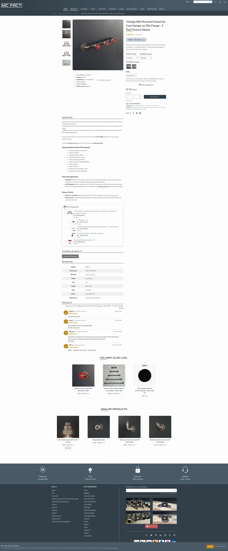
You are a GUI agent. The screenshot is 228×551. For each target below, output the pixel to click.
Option (131, 54)
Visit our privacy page (112, 548)
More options (221, 546)
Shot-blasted (96, 297)
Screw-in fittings (89, 498)
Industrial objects (89, 496)
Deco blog (55, 496)
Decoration (89, 278)
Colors (86, 521)
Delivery (54, 513)
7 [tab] (122, 461)
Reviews (54, 510)
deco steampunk (154, 107)
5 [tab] (117, 461)
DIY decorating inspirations (60, 501)
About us (55, 507)
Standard (88, 297)
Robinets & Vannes (90, 510)
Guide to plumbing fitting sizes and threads (65, 498)
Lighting (102, 9)
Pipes (93, 9)
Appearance (132, 62)
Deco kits (135, 105)
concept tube (145, 107)
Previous (66, 20)
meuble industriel (131, 109)
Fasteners (87, 530)
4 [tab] (114, 461)
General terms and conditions (61, 521)
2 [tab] (109, 461)
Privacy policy (56, 518)
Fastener (146, 54)
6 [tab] (119, 461)
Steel (87, 274)
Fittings (84, 9)
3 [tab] (111, 461)
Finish (128, 72)
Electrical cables (89, 513)
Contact (54, 504)
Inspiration (151, 9)
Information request (104, 80)
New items (141, 105)
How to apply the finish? (110, 195)
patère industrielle (141, 109)
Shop (66, 9)
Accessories (132, 9)
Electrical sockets (89, 516)
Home (54, 13)
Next (66, 65)
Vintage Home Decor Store (64, 13)
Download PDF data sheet (70, 256)
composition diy (136, 107)
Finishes (112, 9)
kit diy (163, 107)
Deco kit (73, 9)
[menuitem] (65, 9)
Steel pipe (87, 507)
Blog (142, 9)
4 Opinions (138, 34)
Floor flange (87, 504)
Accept (210, 546)
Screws (86, 533)
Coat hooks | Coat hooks (151, 105)
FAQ (53, 493)
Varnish (86, 524)
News (161, 9)
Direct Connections (90, 501)
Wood (121, 9)
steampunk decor (73, 143)
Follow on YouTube (152, 526)
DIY (160, 107)
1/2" (87, 282)
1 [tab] (106, 461)
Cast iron (92, 274)
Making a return (57, 516)
